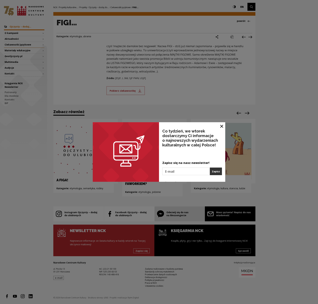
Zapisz (216, 171)
